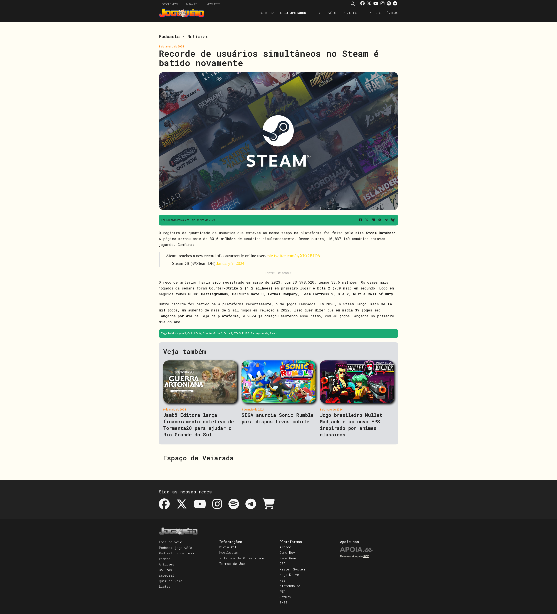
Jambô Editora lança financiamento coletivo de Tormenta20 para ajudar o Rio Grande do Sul (198, 425)
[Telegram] (386, 220)
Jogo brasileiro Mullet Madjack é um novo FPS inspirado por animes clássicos (351, 425)
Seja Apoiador (293, 13)
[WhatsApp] (379, 220)
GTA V (237, 333)
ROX (366, 556)
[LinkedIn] (373, 220)
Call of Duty (194, 333)
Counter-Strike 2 (213, 333)
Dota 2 (228, 333)
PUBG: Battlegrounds (255, 333)
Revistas (350, 13)
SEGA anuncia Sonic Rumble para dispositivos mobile (278, 418)
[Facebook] (360, 220)
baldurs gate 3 (177, 333)
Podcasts (260, 13)
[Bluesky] (392, 220)
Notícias (198, 36)
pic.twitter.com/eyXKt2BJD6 (293, 255)
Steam (273, 333)
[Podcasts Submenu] (272, 13)
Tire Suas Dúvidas (381, 13)
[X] (366, 220)
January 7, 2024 (230, 263)
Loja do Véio (324, 13)
